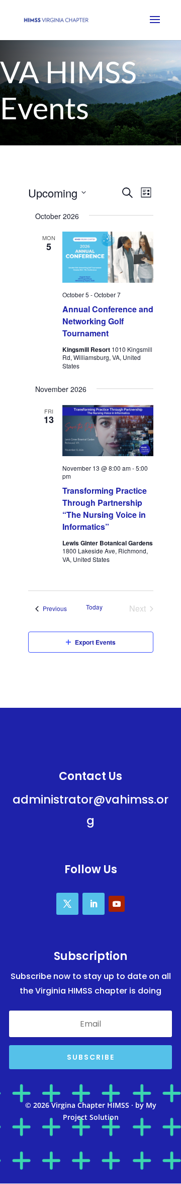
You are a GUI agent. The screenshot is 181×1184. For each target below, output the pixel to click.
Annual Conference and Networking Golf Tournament (107, 321)
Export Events (95, 642)
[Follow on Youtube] (117, 904)
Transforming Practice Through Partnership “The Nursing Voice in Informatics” (104, 508)
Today (94, 607)
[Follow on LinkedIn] (93, 904)
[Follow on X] (67, 904)
